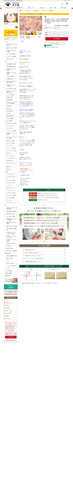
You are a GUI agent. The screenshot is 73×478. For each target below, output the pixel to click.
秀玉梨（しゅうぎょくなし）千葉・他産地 (12, 103)
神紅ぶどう (9, 169)
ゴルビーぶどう (10, 145)
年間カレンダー (31, 7)
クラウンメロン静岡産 (11, 56)
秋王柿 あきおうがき (11, 243)
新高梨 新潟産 (10, 97)
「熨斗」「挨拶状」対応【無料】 (11, 292)
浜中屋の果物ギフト (11, 280)
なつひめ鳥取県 (10, 118)
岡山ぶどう (9, 153)
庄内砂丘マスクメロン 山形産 (12, 45)
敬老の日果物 (8, 253)
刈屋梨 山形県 (10, 78)
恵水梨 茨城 (9, 106)
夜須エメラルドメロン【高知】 (11, 51)
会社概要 (11, 316)
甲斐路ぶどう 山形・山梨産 (12, 134)
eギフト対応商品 (8, 270)
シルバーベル (9, 200)
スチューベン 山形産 (11, 148)
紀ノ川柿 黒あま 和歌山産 (11, 229)
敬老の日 (51, 10)
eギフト (11, 286)
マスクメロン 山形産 (11, 265)
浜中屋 (13, 4)
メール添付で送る (11, 337)
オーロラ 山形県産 (10, 197)
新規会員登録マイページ (11, 32)
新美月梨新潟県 (10, 116)
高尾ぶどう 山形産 (10, 140)
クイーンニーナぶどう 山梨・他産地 (12, 137)
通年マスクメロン (10, 59)
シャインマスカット (11, 126)
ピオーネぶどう (10, 128)
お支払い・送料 (52, 7)
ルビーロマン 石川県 (11, 150)
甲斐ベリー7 (9, 166)
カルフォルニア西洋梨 (11, 195)
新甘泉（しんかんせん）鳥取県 (12, 73)
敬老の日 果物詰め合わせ (12, 255)
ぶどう (28, 10)
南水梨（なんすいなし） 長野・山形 (12, 91)
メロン (6, 41)
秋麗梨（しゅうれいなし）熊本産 (11, 85)
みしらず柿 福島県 (11, 216)
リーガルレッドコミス (11, 202)
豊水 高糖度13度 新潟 (11, 66)
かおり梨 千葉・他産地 (11, 88)
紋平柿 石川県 (10, 248)
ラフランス (9, 185)
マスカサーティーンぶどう (12, 163)
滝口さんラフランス (11, 187)
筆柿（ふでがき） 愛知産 (12, 226)
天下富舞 (8, 245)
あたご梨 (8, 113)
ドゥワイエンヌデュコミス (12, 177)
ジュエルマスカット (11, 158)
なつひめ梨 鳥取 (10, 76)
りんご (8, 268)
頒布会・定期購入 (8, 273)
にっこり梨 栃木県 (10, 94)
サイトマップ (66, 0)
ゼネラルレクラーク (11, 174)
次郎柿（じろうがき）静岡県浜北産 (12, 208)
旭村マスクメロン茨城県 (12, 48)
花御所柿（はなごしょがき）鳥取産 (35, 14)
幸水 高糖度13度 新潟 (11, 64)
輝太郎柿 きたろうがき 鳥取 (11, 223)
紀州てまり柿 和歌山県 (12, 250)
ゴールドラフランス (11, 190)
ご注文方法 (41, 7)
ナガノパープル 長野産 (11, 130)
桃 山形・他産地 (10, 263)
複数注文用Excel (11, 334)
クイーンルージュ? (10, 155)
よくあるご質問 (11, 313)
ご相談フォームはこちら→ (10, 340)
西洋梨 (36, 10)
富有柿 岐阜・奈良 (10, 214)
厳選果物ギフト (20, 7)
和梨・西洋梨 (9, 258)
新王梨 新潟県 (10, 111)
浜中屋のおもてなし (9, 7)
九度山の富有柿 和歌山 (11, 211)
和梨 (20, 10)
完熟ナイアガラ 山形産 (11, 123)
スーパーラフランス (11, 182)
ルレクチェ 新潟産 (11, 180)
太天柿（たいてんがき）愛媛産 (12, 240)
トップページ (22, 14)
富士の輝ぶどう (10, 160)
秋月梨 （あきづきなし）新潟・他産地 (12, 82)
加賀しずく (9, 108)
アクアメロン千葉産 (11, 54)
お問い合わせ (63, 7)
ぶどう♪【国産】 (8, 121)
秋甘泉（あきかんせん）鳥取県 (12, 69)
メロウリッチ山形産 (11, 192)
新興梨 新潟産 (10, 99)
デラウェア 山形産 (10, 143)
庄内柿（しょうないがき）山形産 (11, 236)
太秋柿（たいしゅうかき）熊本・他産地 (11, 233)
